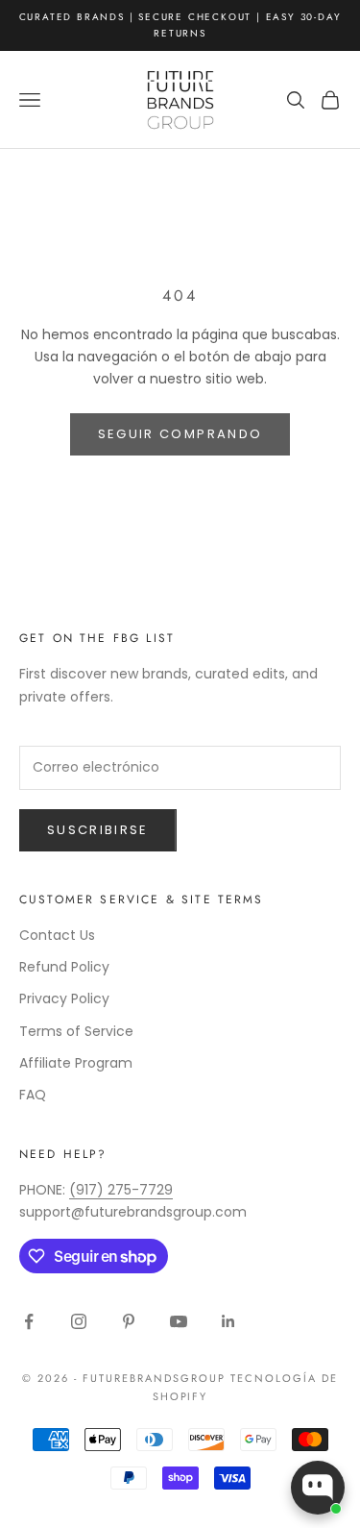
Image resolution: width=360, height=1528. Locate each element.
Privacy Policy (64, 998)
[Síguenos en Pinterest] (128, 1321)
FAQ (32, 1094)
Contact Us (57, 935)
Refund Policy (64, 966)
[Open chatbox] (318, 1488)
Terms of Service (76, 1031)
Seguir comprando (180, 434)
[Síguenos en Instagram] (78, 1321)
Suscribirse (98, 830)
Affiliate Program (75, 1062)
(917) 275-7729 (121, 1189)
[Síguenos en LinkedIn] (228, 1321)
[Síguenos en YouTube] (178, 1321)
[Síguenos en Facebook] (28, 1321)
